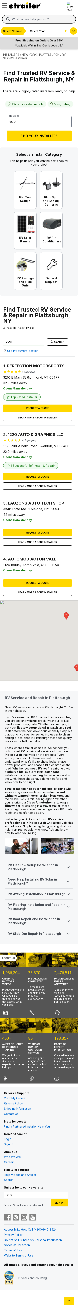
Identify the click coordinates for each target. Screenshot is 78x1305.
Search (59, 341)
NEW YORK (29, 54)
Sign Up (9, 1144)
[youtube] (32, 1217)
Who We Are (12, 1157)
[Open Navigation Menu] (4, 4)
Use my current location (22, 350)
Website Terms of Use (18, 1255)
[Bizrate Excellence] (9, 1278)
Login (7, 1139)
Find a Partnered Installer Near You (27, 1126)
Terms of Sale (13, 1250)
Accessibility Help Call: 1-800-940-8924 (30, 1229)
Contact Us (11, 1113)
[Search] (8, 19)
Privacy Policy (13, 1234)
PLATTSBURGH (49, 54)
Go (73, 31)
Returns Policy (13, 1103)
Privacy (7, 1205)
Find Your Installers (39, 136)
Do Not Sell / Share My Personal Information (33, 1240)
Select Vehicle (12, 31)
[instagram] (24, 1217)
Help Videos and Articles (20, 1174)
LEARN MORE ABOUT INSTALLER (37, 417)
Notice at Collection (17, 1245)
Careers (9, 1162)
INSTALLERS (11, 54)
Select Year (37, 31)
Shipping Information (17, 1108)
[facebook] (7, 1217)
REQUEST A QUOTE (37, 408)
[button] (66, 616)
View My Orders (14, 1098)
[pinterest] (15, 1217)
